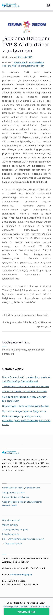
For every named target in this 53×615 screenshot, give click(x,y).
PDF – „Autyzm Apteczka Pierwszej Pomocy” (23, 539)
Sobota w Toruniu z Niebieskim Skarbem (24, 391)
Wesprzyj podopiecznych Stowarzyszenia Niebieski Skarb (22, 503)
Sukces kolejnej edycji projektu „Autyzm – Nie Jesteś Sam (25, 398)
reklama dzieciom (35, 66)
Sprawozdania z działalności (15, 497)
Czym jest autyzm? (11, 520)
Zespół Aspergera (10, 534)
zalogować (20, 349)
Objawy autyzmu (10, 525)
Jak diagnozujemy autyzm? (15, 529)
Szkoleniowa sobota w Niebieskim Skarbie (25, 386)
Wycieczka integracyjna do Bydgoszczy (24, 411)
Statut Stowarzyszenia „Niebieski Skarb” (21, 487)
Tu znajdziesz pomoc (12, 543)
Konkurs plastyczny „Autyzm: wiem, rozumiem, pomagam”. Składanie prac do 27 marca (26, 420)
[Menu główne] (48, 5)
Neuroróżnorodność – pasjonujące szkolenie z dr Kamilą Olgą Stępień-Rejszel (26, 379)
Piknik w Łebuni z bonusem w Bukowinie (26, 315)
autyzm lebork (20, 62)
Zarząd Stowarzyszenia (13, 492)
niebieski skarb (19, 66)
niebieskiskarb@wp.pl (21, 574)
